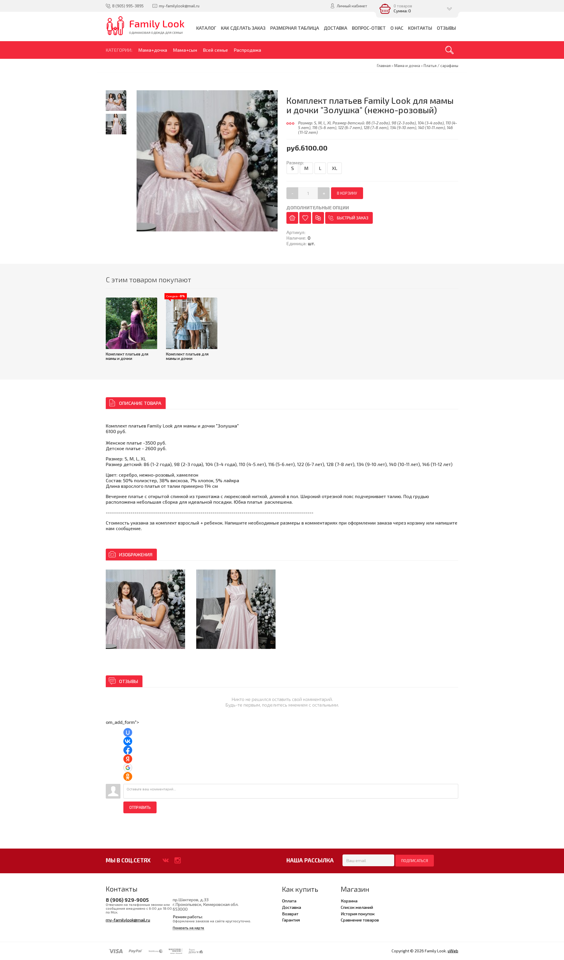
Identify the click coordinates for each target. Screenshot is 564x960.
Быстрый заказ (352, 218)
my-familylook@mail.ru (128, 919)
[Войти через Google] (127, 767)
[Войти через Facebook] (127, 750)
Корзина (349, 900)
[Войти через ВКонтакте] (127, 741)
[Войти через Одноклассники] (127, 776)
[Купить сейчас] (292, 218)
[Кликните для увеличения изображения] (145, 609)
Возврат (290, 913)
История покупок (358, 913)
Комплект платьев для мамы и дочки (127, 356)
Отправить (140, 807)
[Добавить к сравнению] (318, 218)
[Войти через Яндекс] (127, 758)
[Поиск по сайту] (449, 50)
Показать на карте (188, 928)
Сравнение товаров (360, 919)
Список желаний (357, 907)
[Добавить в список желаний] (305, 218)
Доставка (291, 907)
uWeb (453, 951)
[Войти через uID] (127, 732)
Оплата (289, 900)
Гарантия (291, 919)
